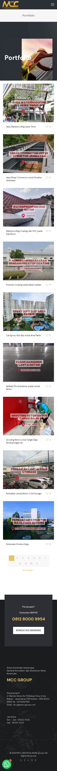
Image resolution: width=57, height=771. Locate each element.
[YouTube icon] (28, 760)
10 (31, 563)
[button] (6, 764)
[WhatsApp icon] (21, 760)
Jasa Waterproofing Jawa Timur (21, 126)
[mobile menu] (52, 4)
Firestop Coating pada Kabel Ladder (23, 285)
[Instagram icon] (32, 760)
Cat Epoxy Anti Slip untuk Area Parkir (23, 335)
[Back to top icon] (28, 746)
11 (37, 563)
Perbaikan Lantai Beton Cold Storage (23, 493)
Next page (27, 570)
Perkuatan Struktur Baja (17, 544)
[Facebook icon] (25, 760)
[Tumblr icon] (36, 760)
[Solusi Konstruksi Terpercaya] (10, 4)
